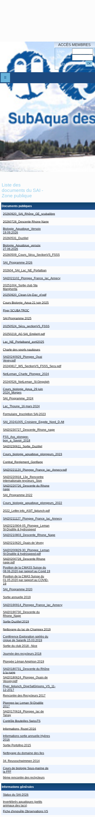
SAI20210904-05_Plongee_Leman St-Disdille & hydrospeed (26, 527)
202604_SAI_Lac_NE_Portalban (25, 270)
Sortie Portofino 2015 (17, 745)
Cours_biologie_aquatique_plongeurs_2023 (32, 454)
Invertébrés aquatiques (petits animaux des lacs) (22, 803)
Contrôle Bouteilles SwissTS (21, 721)
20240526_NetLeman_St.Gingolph (26, 382)
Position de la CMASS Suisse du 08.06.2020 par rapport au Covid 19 (26, 569)
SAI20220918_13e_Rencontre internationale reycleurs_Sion (23, 478)
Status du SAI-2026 (15, 794)
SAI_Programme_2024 (18, 398)
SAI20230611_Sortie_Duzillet (22, 446)
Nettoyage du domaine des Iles (23, 753)
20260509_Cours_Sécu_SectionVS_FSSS (31, 255)
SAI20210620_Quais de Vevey (23, 543)
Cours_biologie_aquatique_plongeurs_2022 (32, 503)
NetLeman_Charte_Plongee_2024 (26, 374)
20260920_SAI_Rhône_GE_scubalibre (29, 213)
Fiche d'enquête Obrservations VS (25, 811)
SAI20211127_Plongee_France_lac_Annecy (32, 518)
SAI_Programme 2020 (17, 589)
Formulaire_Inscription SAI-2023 (24, 414)
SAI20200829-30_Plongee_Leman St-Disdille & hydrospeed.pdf (26, 552)
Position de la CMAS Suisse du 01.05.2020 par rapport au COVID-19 (25, 580)
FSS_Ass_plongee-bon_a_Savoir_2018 (16, 438)
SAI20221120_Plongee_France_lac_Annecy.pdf (35, 469)
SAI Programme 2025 (17, 318)
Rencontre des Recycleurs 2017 (24, 695)
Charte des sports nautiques (21, 349)
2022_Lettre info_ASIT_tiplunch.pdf (26, 511)
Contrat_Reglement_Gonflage (23, 462)
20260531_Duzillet (15, 238)
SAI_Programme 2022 (17, 495)
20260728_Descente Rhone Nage (26, 221)
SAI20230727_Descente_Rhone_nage (29, 430)
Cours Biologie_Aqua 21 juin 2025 (26, 302)
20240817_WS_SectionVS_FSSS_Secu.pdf (32, 366)
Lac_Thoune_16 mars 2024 (21, 406)
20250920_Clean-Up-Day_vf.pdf (24, 294)
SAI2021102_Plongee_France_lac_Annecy (31, 278)
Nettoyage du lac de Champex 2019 (27, 629)
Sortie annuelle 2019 (17, 597)
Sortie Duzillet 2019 (16, 621)
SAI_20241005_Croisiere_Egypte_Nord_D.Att (33, 422)
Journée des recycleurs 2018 (22, 653)
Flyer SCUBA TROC (16, 310)
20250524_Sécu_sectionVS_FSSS (26, 326)
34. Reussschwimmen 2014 (21, 761)
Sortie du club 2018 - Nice (20, 646)
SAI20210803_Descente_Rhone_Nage (29, 535)
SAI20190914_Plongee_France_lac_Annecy (32, 605)
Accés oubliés (66, 64)
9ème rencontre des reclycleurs (24, 777)
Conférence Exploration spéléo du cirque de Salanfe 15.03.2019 (25, 638)
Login (61, 51)
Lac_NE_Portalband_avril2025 (23, 341)
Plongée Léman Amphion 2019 (23, 661)
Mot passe (64, 57)
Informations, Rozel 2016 (19, 728)
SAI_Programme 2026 (17, 262)
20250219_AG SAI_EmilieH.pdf (24, 334)
